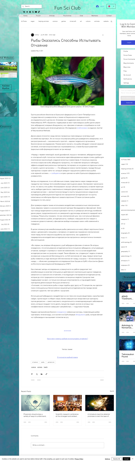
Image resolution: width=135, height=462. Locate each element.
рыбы (42, 362)
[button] (111, 21)
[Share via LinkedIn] (41, 374)
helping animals (43, 21)
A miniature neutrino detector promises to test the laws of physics (99, 415)
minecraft (73, 21)
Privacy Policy (79, 459)
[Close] (132, 458)
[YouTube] (36, 12)
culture (88, 21)
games (63, 21)
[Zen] (30, 12)
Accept (126, 459)
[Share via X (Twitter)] (37, 374)
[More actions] (103, 35)
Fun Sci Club (67, 8)
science (55, 21)
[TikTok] (39, 12)
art (81, 21)
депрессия (51, 362)
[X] (33, 12)
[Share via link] (46, 374)
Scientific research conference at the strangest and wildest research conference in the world (67, 415)
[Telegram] (27, 12)
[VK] (24, 12)
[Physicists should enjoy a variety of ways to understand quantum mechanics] (35, 403)
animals (39, 367)
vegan (32, 21)
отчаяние (35, 362)
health (46, 367)
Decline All (116, 459)
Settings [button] (107, 459)
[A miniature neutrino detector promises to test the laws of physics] (99, 403)
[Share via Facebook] (32, 374)
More (96, 21)
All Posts (24, 21)
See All (112, 391)
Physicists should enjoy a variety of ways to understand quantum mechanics (35, 415)
